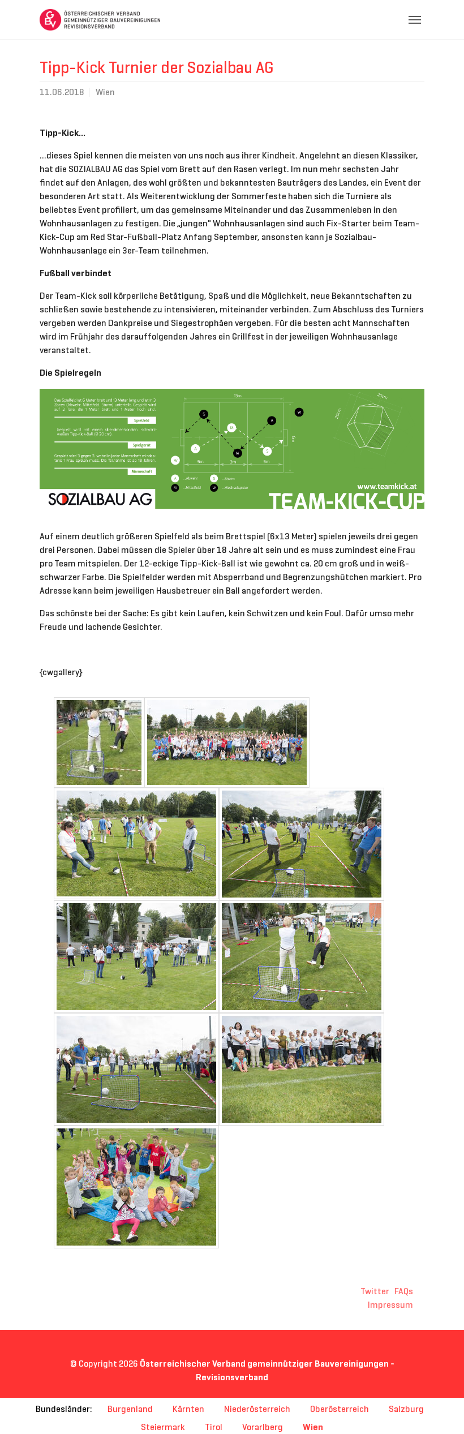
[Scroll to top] (439, 1409)
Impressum (390, 1305)
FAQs (403, 1291)
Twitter (374, 1291)
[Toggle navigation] (414, 19)
